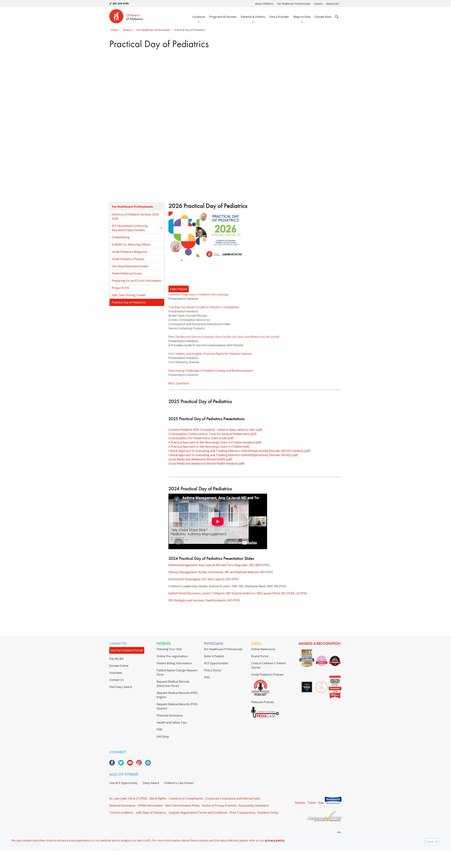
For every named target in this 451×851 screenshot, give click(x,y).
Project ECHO (120, 288)
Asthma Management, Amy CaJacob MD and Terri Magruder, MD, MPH (215, 565)
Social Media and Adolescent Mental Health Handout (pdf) (206, 463)
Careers (318, 3)
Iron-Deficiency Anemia (183, 362)
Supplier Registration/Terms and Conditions (198, 813)
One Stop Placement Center (130, 266)
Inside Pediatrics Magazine (129, 252)
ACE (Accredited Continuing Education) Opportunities (129, 228)
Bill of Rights (158, 798)
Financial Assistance (122, 805)
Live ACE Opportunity (123, 783)
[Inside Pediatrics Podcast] (260, 695)
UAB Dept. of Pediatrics (151, 813)
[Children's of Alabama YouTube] (131, 764)
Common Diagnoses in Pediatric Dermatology (198, 294)
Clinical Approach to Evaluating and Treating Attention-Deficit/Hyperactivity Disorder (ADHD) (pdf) (233, 455)
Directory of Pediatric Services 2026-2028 (135, 216)
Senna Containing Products (186, 328)
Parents (300, 803)
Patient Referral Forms (127, 273)
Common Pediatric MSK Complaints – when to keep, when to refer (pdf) (215, 430)
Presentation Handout (183, 299)
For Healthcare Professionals (293, 3)
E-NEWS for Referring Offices (131, 244)
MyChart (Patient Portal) (127, 650)
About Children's (264, 3)
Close (429, 842)
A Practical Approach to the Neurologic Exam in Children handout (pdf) (214, 442)
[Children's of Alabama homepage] (126, 16)
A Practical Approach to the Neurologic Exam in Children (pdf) (208, 447)
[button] (161, 227)
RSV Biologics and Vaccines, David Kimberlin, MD (200, 600)
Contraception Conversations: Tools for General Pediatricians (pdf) (212, 434)
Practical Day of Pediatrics (129, 302)
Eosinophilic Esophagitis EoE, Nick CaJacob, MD (199, 579)
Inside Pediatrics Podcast (128, 259)
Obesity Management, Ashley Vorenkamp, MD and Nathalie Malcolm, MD (216, 572)
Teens (312, 803)
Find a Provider (279, 17)
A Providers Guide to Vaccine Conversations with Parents (205, 345)
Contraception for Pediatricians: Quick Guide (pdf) (201, 438)
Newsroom (332, 3)
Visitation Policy (268, 813)
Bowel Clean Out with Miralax (187, 316)
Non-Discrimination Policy (182, 805)
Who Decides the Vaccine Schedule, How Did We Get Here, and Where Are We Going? (224, 337)
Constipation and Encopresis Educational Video (199, 324)
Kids (321, 803)
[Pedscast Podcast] (265, 716)
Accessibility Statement (254, 805)
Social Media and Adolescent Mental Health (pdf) (200, 459)
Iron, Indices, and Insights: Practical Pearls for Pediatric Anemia (209, 354)
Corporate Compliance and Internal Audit (233, 798)
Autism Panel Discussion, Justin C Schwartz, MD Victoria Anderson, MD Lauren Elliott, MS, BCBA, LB (233, 593)
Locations (198, 17)
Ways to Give (301, 17)
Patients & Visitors (253, 17)
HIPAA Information (150, 805)
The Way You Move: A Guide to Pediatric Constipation (203, 307)
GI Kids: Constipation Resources (189, 320)
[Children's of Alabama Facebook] (113, 764)
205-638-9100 (120, 3)
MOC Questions (178, 383)
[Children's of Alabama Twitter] (122, 764)
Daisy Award (151, 783)
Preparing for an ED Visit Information (136, 281)
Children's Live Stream (179, 783)
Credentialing (120, 237)
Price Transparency (242, 813)
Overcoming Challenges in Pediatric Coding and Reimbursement (210, 371)
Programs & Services (223, 17)
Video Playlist (178, 289)
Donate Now (322, 17)
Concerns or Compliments (186, 798)
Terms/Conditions (121, 813)
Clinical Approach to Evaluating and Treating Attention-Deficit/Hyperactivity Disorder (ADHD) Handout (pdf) (239, 451)
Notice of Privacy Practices (219, 805)
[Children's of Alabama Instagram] (140, 764)
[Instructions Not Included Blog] (148, 764)
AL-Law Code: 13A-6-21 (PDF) (128, 798)
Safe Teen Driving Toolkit (129, 295)
